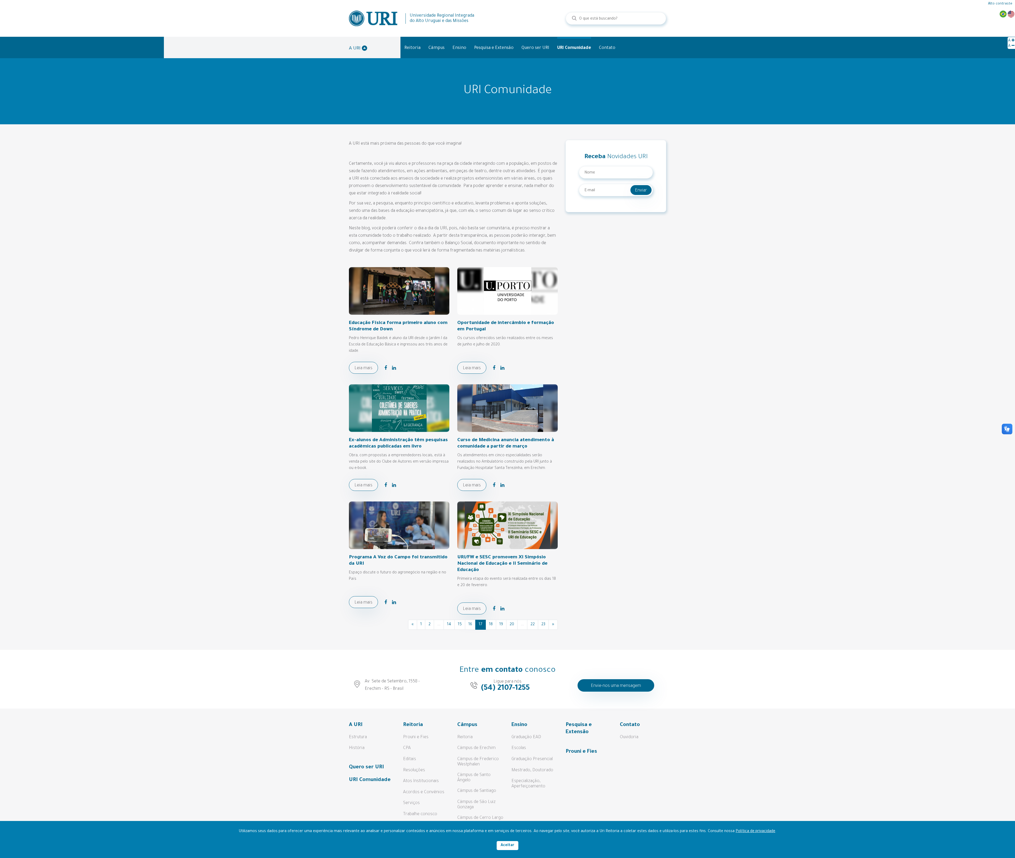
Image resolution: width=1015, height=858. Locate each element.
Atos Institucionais (421, 781)
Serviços (411, 803)
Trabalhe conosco (420, 814)
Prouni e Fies (415, 737)
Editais (409, 759)
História (357, 748)
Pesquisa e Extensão (494, 48)
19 (501, 625)
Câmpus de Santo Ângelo (474, 778)
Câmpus (436, 48)
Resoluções (414, 770)
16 (470, 625)
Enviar (641, 190)
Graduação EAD (526, 737)
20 (512, 625)
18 (491, 625)
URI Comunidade (574, 48)
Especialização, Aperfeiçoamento (528, 784)
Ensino (459, 48)
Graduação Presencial (532, 759)
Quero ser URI (535, 48)
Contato (607, 48)
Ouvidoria (629, 737)
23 (543, 625)
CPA (407, 748)
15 (460, 625)
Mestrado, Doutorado (532, 770)
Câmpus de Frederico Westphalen (478, 762)
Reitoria (412, 48)
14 (449, 625)
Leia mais (363, 368)
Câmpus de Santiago (476, 791)
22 (532, 625)
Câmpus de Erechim (476, 748)
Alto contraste (1000, 4)
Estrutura (358, 737)
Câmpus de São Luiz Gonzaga (476, 805)
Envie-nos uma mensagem (616, 686)
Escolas (518, 748)
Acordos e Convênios (423, 792)
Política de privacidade (755, 831)
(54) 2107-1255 (505, 688)
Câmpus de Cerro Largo (480, 818)
